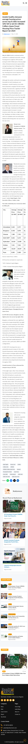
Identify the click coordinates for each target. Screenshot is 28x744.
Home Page (17, 706)
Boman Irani (13, 464)
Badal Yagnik (5, 464)
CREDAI (12, 466)
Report (2, 714)
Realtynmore (7, 34)
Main (2, 709)
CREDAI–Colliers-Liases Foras (9, 469)
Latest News (18, 709)
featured (18, 469)
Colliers (19, 464)
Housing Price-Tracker (7, 471)
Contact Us (17, 714)
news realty (5, 474)
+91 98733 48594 (8, 725)
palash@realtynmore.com (10, 727)
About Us (17, 711)
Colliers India (5, 466)
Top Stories (3, 716)
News (2, 706)
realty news (20, 474)
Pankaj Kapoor (13, 474)
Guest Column (4, 711)
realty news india (6, 476)
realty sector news (15, 476)
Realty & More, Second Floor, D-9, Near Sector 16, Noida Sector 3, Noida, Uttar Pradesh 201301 (13, 732)
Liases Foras (16, 471)
